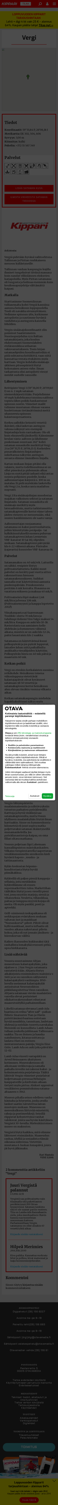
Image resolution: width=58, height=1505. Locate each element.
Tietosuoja (9, 796)
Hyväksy (47, 796)
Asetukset (34, 796)
